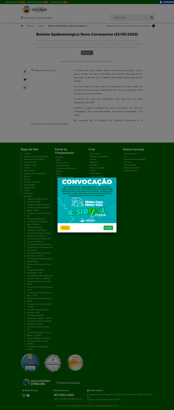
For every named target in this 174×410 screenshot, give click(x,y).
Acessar (108, 228)
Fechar (65, 228)
